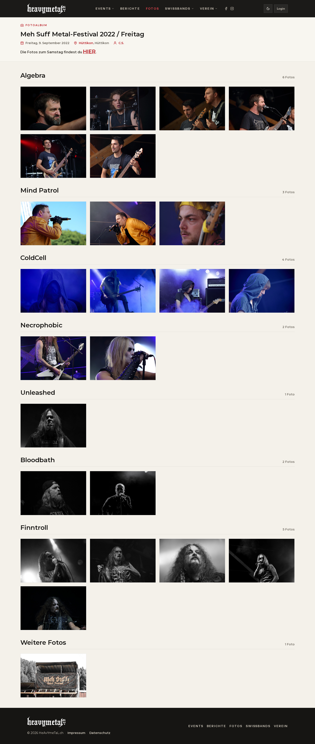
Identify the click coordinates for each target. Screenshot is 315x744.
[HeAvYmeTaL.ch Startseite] (46, 8)
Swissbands (177, 8)
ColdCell (33, 258)
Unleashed (37, 393)
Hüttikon (86, 43)
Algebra (32, 75)
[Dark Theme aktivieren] (268, 8)
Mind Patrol (39, 190)
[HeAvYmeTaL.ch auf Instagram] (232, 8)
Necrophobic (41, 325)
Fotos (152, 8)
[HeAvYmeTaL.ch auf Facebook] (226, 8)
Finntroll (34, 528)
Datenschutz (99, 733)
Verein (207, 8)
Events (103, 8)
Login (281, 8)
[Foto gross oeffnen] (53, 108)
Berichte (130, 8)
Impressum (76, 733)
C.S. (121, 43)
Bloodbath (37, 460)
